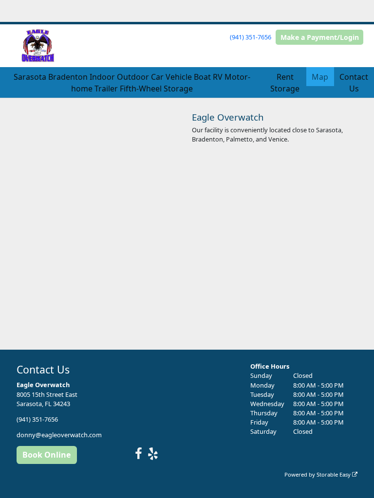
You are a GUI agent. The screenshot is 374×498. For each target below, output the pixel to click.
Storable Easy (334, 474)
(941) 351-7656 (250, 37)
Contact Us (353, 82)
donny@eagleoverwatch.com (59, 434)
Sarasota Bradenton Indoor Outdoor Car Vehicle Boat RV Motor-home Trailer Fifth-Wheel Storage (132, 82)
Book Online (46, 454)
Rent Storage (284, 82)
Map (320, 76)
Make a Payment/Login (319, 37)
